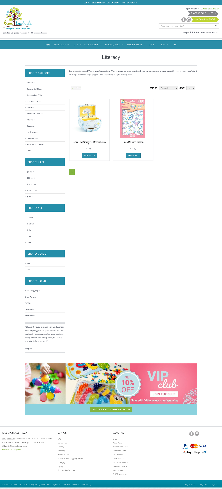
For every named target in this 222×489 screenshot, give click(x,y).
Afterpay (61, 462)
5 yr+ (29, 242)
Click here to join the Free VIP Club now (111, 409)
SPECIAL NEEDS (134, 44)
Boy (28, 263)
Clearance (31, 83)
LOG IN (204, 8)
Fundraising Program (66, 470)
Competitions (118, 470)
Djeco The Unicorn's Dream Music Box (89, 143)
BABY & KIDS (60, 44)
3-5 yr (29, 236)
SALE (174, 44)
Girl (28, 269)
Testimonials (118, 458)
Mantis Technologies (49, 484)
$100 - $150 (32, 190)
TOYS (75, 44)
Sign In (214, 484)
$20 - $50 (31, 178)
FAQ (59, 439)
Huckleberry (30, 315)
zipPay (60, 466)
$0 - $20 (30, 172)
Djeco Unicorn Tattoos (133, 142)
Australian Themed (35, 113)
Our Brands (118, 454)
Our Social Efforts (120, 462)
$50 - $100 (31, 184)
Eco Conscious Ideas (35, 144)
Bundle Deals (32, 138)
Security (61, 451)
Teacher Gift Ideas (34, 89)
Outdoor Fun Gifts (34, 95)
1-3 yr (29, 230)
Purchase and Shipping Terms (70, 458)
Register (203, 484)
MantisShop (86, 484)
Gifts (78, 88)
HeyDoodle (29, 309)
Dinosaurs (31, 126)
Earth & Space (32, 132)
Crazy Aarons (30, 297)
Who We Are (118, 443)
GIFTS (151, 44)
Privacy (61, 447)
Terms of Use (63, 454)
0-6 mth (30, 217)
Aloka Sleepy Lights (32, 291)
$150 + (30, 196)
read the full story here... (12, 449)
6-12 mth (30, 224)
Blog (115, 439)
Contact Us (62, 443)
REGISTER (214, 8)
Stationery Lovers (34, 101)
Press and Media (120, 466)
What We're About (120, 447)
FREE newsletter (120, 474)
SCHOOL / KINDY (113, 44)
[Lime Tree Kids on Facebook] (191, 433)
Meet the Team (119, 451)
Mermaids (31, 120)
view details (89, 155)
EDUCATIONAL (91, 44)
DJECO (28, 303)
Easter (29, 151)
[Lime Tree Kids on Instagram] (197, 433)
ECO (163, 44)
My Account (190, 484)
